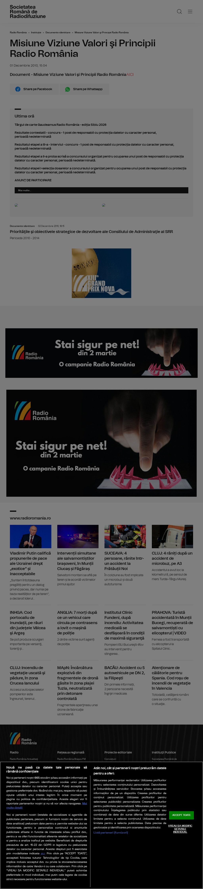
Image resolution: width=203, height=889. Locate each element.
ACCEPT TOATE (181, 815)
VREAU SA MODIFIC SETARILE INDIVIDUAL (180, 829)
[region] (101, 825)
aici (43, 853)
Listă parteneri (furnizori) (111, 832)
